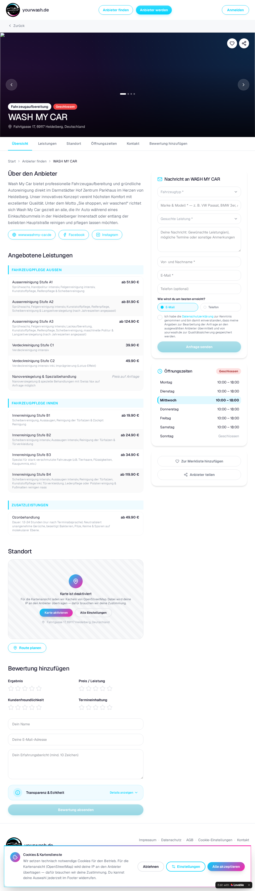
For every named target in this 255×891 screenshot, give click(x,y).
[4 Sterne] (32, 688)
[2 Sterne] (18, 688)
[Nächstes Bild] (243, 84)
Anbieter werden (154, 10)
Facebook (77, 234)
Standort (73, 143)
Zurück (19, 25)
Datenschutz (171, 840)
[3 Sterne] (25, 688)
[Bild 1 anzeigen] (123, 94)
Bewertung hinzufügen (168, 143)
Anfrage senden (199, 347)
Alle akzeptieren (226, 866)
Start (12, 161)
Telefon (213, 307)
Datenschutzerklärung (197, 316)
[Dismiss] (249, 885)
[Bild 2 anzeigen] (128, 94)
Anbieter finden (116, 10)
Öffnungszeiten (104, 143)
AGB (189, 840)
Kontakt (133, 143)
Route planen (30, 648)
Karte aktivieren (56, 613)
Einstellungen (188, 866)
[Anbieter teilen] (244, 43)
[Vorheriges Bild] (11, 84)
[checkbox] (159, 317)
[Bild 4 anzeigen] (134, 94)
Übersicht (20, 143)
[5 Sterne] (39, 688)
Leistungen (47, 143)
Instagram (110, 234)
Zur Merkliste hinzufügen (202, 461)
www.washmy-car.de (34, 234)
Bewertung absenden (76, 810)
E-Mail (170, 307)
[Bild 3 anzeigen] (131, 94)
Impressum (147, 840)
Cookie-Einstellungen (215, 840)
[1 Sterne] (11, 688)
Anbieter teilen (202, 474)
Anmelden (235, 10)
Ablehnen (151, 866)
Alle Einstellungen (93, 613)
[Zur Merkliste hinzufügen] (232, 43)
